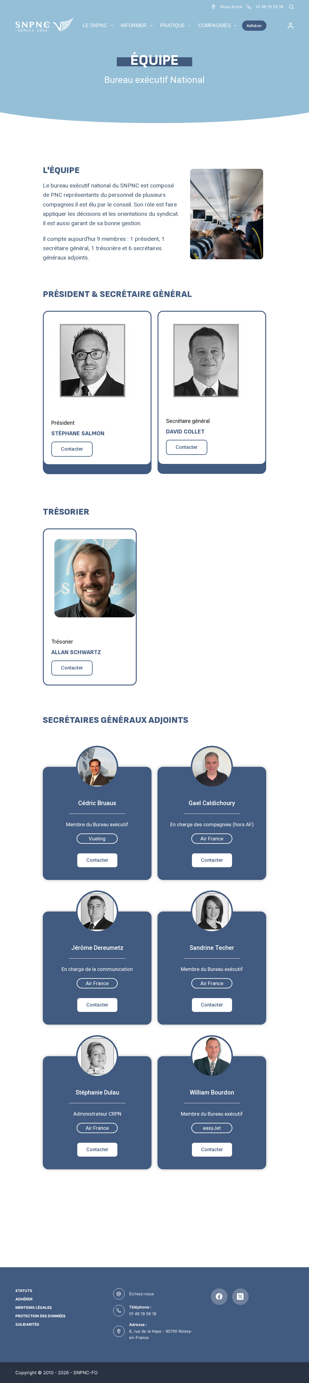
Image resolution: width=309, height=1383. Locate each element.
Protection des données (40, 1316)
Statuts (23, 1290)
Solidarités (27, 1324)
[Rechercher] (291, 7)
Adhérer (254, 25)
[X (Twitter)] (240, 1296)
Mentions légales (33, 1307)
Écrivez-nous (141, 1293)
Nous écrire (231, 6)
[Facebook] (219, 1296)
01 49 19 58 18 (142, 1313)
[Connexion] (291, 26)
